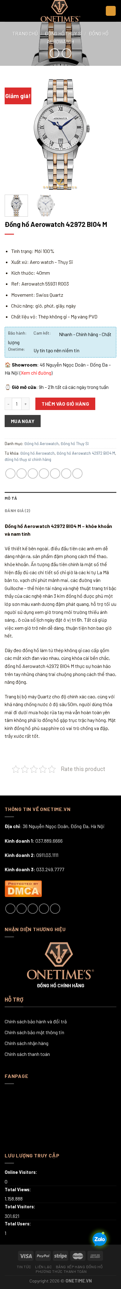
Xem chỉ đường (36, 373)
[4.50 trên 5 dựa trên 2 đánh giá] (60, 242)
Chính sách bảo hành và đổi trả (36, 1021)
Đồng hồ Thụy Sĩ (63, 33)
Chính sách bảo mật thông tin (34, 1032)
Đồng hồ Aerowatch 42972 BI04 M (85, 453)
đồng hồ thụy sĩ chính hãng (28, 459)
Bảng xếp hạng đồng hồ (79, 1266)
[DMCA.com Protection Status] (23, 887)
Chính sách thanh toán (27, 1054)
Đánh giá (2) (17, 510)
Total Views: (18, 1189)
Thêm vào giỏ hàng (65, 404)
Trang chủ (25, 33)
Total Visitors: (20, 1206)
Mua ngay (23, 421)
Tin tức (24, 1266)
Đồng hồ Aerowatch (41, 443)
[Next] (106, 134)
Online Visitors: (21, 1172)
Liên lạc (43, 1266)
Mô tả (11, 498)
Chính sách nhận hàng (26, 1043)
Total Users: (18, 1223)
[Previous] (14, 134)
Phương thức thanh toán (61, 1271)
